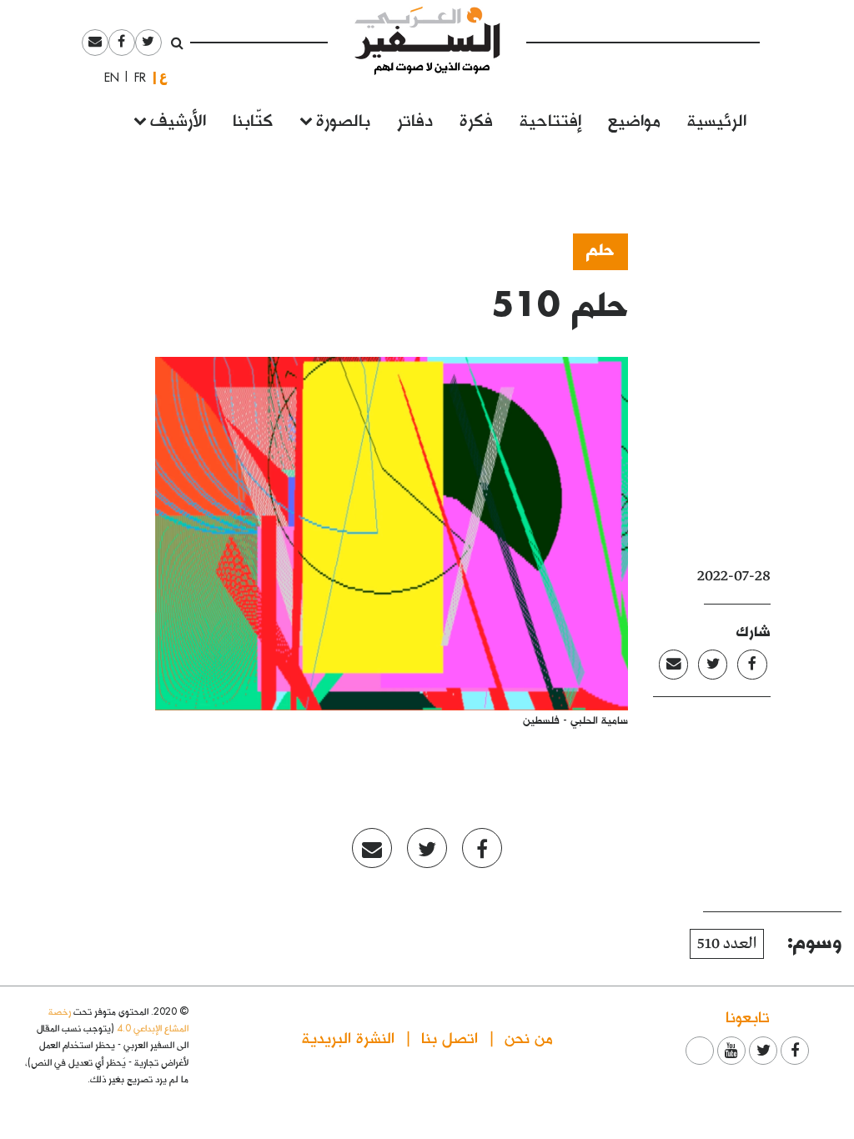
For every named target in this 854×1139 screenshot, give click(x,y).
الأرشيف (178, 119)
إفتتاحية (550, 119)
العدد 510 (726, 944)
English (106, 77)
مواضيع (634, 119)
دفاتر (415, 119)
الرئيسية (716, 119)
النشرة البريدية (348, 1036)
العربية (163, 77)
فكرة (476, 119)
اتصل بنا (449, 1036)
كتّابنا (253, 119)
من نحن (529, 1036)
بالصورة (343, 119)
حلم (600, 248)
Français (135, 77)
